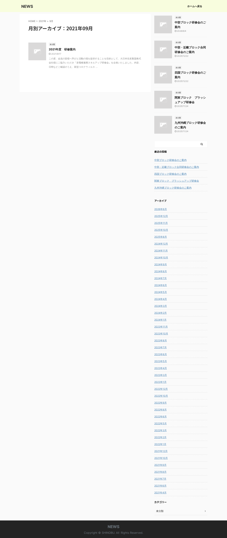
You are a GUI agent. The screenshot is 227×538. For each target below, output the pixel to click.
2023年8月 (160, 340)
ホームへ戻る (194, 6)
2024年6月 (160, 285)
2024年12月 (161, 243)
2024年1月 (160, 319)
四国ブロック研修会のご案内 (170, 173)
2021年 (42, 21)
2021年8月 (160, 471)
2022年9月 (160, 402)
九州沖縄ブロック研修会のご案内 (173, 187)
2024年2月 (160, 312)
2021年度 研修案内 (62, 49)
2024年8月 (160, 271)
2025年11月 (161, 222)
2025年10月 (161, 229)
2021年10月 (161, 457)
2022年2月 (160, 437)
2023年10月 (161, 333)
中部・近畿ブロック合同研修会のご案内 (176, 166)
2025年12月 (161, 216)
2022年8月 (160, 409)
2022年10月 (161, 395)
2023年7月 (160, 347)
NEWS (27, 6)
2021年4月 (160, 492)
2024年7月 (160, 278)
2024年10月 (161, 257)
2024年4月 (160, 298)
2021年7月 (160, 478)
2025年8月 (160, 236)
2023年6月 (160, 354)
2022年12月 (161, 388)
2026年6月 (160, 209)
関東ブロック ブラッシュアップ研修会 (176, 180)
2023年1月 (160, 381)
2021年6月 (160, 485)
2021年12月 (161, 451)
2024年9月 (160, 264)
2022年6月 (160, 416)
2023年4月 (160, 368)
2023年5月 (160, 361)
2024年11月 (161, 250)
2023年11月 (161, 326)
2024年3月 (160, 305)
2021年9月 (160, 464)
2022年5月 (160, 423)
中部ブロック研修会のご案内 (170, 159)
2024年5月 (160, 292)
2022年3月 (160, 430)
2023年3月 (160, 375)
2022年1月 (160, 444)
